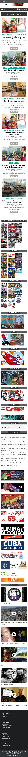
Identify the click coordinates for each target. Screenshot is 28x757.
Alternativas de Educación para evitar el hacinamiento (14, 38)
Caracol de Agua (6, 738)
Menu (4, 1)
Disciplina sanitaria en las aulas (14, 70)
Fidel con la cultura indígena (8, 435)
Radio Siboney (5, 722)
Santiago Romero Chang (7, 40)
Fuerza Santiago (6, 727)
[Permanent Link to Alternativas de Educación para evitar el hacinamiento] (14, 25)
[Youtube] (24, 9)
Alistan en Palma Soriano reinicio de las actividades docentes (14, 202)
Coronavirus (11, 67)
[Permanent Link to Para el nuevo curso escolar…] (14, 89)
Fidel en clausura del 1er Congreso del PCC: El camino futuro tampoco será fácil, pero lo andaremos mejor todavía (14, 454)
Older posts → (22, 214)
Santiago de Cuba (21, 34)
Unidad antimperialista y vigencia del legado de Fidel (14, 441)
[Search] (26, 9)
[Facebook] (20, 9)
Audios (4, 34)
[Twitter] (18, 9)
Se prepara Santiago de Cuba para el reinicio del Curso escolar (14, 166)
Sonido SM (4, 733)
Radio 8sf (4, 714)
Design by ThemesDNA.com (14, 755)
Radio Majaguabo (6, 745)
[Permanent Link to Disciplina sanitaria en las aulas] (14, 58)
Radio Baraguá (5, 736)
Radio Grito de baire (7, 725)
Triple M (4, 743)
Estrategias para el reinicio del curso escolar (14, 134)
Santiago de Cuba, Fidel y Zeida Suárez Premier (12, 462)
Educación (9, 34)
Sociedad (19, 198)
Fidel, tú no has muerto (7, 684)
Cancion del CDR (5, 603)
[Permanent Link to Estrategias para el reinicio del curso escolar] (14, 121)
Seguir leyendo (14, 48)
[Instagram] (22, 9)
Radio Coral (5, 734)
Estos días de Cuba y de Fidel (8, 468)
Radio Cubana (5, 713)
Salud (14, 34)
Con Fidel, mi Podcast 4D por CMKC (9, 465)
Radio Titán (4, 716)
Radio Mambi (5, 724)
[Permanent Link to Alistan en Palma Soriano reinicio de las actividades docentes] (14, 188)
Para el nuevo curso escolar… (14, 101)
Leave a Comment (22, 40)
